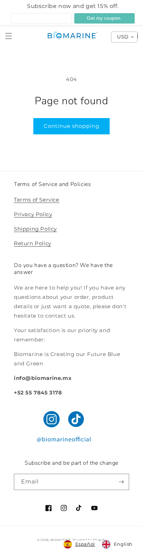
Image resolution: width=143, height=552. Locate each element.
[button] (8, 36)
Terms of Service (36, 199)
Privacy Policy (33, 214)
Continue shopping (71, 126)
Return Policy (32, 243)
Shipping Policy (35, 228)
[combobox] (79, 544)
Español (85, 544)
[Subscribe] (121, 482)
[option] (117, 544)
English (123, 544)
